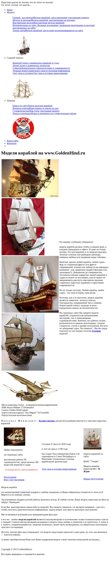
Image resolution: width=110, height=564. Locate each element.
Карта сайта (12, 141)
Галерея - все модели (51, 17)
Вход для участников (14, 479)
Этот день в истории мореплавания (59, 469)
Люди (31, 65)
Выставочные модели (38, 23)
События (41, 68)
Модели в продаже (44, 20)
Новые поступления (93, 479)
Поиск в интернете (44, 113)
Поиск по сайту (32, 106)
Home (9, 10)
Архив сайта (48, 30)
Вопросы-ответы (36, 108)
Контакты (11, 143)
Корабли (36, 63)
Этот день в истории (40, 73)
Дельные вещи (41, 70)
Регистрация (10, 477)
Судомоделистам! (36, 111)
